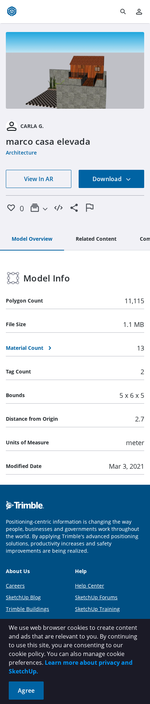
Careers (15, 585)
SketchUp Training (97, 608)
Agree (26, 691)
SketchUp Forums (96, 597)
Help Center (89, 585)
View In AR (38, 179)
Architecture (21, 152)
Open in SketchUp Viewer (75, 71)
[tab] (32, 239)
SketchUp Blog (23, 597)
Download (107, 179)
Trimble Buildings (27, 608)
